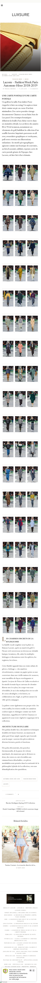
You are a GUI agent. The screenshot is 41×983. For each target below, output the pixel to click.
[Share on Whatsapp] (29, 794)
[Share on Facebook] (22, 794)
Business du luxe (31, 964)
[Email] (27, 19)
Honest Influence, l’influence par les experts (20, 912)
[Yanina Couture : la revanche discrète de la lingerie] (20, 844)
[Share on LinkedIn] (27, 794)
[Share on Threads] (31, 794)
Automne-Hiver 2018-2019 (11, 779)
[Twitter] (16, 19)
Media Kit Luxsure (9, 908)
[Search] (39, 5)
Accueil (4, 74)
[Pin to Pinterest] (26, 794)
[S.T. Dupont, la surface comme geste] (20, 47)
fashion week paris (29, 779)
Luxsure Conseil (20, 910)
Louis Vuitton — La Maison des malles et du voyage (20, 923)
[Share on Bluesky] (33, 794)
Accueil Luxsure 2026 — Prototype (17, 966)
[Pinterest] (21, 19)
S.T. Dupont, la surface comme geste (20, 67)
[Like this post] (19, 794)
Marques (33, 966)
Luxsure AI (20, 908)
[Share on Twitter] (24, 794)
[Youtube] (24, 19)
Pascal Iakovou (10, 89)
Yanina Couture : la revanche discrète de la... (20, 865)
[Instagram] (19, 19)
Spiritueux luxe (18, 964)
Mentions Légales (32, 908)
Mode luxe (7, 964)
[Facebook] (13, 19)
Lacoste (5, 784)
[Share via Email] (35, 794)
